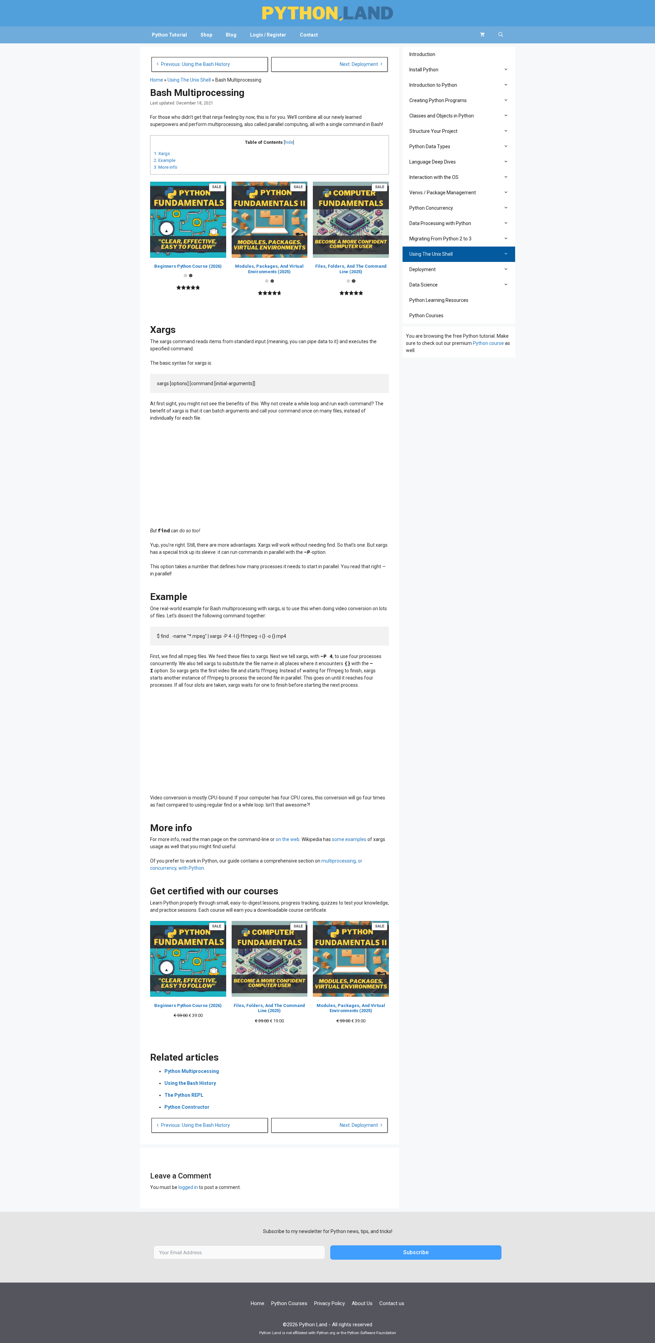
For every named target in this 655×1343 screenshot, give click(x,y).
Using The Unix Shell (189, 80)
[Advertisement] (269, 476)
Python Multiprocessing (191, 1071)
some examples (349, 839)
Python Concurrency (431, 208)
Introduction (422, 54)
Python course (488, 343)
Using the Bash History (190, 1083)
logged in (188, 1187)
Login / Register (268, 35)
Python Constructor (186, 1107)
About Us (362, 1303)
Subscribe (415, 1252)
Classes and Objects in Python (441, 115)
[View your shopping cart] (482, 34)
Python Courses (426, 315)
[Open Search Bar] (501, 34)
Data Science (423, 285)
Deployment (422, 269)
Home (156, 80)
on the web (288, 839)
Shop (206, 35)
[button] (507, 70)
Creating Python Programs (438, 100)
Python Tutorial (169, 35)
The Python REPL (183, 1095)
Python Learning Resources (438, 300)
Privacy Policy (329, 1303)
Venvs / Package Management (442, 192)
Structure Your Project (433, 131)
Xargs (162, 153)
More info (165, 167)
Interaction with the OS (433, 177)
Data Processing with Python (440, 223)
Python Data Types (429, 146)
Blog (231, 35)
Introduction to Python (433, 85)
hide (289, 142)
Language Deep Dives (432, 162)
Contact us (391, 1303)
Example (164, 160)
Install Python (423, 69)
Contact (309, 35)
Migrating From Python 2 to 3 (440, 238)
